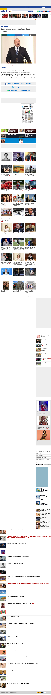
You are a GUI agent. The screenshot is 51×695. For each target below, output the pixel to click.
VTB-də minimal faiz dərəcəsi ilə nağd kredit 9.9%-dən (10, 65)
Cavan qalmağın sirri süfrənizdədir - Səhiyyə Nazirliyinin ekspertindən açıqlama (22, 663)
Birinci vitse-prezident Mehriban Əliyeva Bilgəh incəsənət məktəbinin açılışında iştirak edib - (28, 583)
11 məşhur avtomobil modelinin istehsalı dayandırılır (17, 569)
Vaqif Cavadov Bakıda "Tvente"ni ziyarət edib (16, 643)
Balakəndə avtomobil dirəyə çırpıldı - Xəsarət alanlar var (18, 556)
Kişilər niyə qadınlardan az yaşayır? (14, 676)
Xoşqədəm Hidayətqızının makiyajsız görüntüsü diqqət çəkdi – (21, 603)
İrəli (50, 15)
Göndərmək (39, 464)
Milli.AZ (4, 11)
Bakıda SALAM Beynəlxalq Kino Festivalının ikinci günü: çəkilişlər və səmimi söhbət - (25, 576)
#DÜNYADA (3, 67)
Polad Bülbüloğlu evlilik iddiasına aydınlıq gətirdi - (18, 670)
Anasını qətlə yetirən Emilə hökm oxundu (15, 529)
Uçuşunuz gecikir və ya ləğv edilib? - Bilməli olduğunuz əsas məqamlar (21, 589)
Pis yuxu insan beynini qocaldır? (13, 616)
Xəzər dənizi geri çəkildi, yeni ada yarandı (16, 596)
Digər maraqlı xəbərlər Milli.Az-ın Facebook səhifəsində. (19, 83)
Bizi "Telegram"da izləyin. (19, 87)
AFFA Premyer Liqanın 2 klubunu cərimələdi (15, 636)
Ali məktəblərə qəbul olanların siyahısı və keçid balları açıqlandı (20, 623)
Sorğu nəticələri (47, 464)
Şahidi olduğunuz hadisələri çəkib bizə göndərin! (19, 90)
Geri (0, 15)
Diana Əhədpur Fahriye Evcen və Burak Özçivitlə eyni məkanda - (21, 650)
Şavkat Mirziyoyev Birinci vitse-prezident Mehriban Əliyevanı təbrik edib (22, 610)
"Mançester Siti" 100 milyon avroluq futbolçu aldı (16, 543)
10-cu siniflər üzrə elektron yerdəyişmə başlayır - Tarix (18, 683)
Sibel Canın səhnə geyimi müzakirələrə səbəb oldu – (19, 549)
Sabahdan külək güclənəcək (13, 630)
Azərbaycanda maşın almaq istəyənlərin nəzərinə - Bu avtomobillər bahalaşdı (23, 656)
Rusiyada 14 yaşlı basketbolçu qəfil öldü (15, 563)
